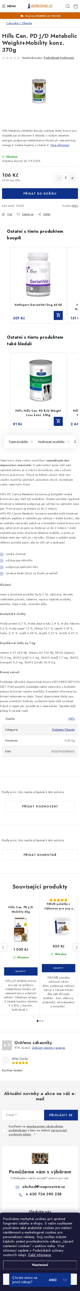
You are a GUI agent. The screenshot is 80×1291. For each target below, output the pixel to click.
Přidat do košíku (40, 193)
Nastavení (40, 1264)
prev (3, 947)
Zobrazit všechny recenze (48, 1048)
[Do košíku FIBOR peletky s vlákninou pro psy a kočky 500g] (58, 968)
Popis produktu (18, 441)
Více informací (59, 145)
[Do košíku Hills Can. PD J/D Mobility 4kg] (21, 971)
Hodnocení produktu (51, 441)
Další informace (39, 1255)
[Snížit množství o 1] (59, 178)
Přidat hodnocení (40, 806)
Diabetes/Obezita (63, 730)
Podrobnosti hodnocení (59, 58)
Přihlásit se (61, 1115)
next (76, 947)
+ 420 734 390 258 (44, 1194)
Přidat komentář (40, 855)
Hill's (75, 206)
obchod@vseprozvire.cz (43, 1186)
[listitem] (38, 285)
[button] (6, 285)
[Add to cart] (58, 315)
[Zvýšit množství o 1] (72, 178)
